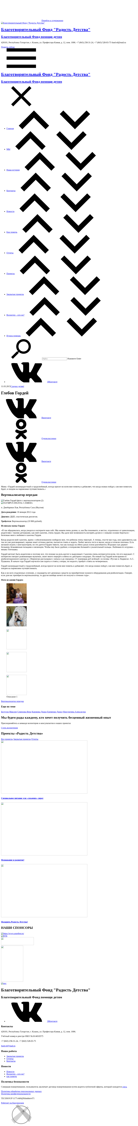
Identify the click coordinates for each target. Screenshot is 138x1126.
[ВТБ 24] (4, 936)
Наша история (13, 170)
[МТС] (3, 983)
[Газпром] (12, 981)
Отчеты (9, 253)
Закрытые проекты (15, 294)
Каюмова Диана (39, 712)
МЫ (8, 149)
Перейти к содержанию (52, 20)
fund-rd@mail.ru (8, 1046)
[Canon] (17, 944)
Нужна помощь (13, 336)
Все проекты (7, 739)
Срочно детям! (17, 386)
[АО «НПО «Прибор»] (12, 933)
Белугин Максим (9, 712)
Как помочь (11, 232)
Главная (10, 128)
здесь (124, 1087)
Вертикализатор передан (12, 701)
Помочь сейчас (8, 47)
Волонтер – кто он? (15, 315)
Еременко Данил (55, 712)
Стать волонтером (9, 728)
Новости (10, 211)
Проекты (10, 273)
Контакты (10, 191)
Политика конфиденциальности (16, 1094)
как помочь (11, 1076)
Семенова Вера (24, 712)
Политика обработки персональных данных (21, 1091)
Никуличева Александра (74, 712)
